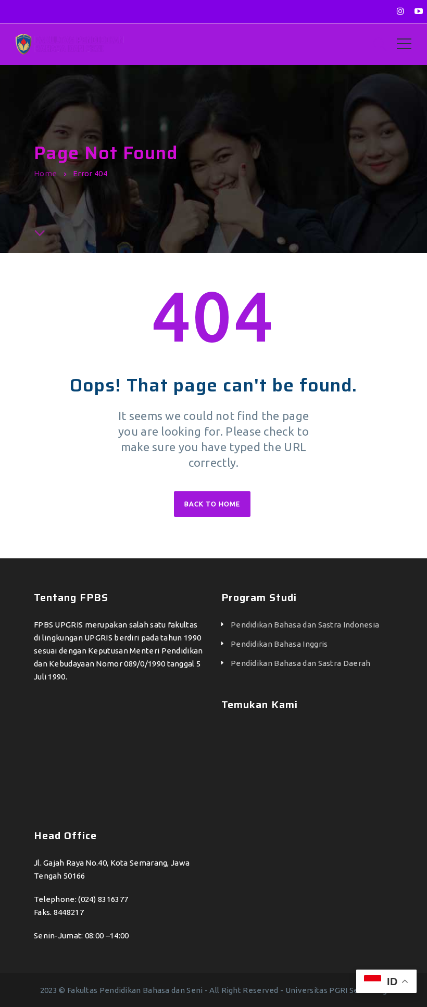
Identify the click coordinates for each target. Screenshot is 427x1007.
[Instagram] (400, 11)
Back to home (212, 503)
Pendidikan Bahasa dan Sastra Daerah (301, 663)
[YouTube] (418, 11)
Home (45, 173)
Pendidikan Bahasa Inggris (279, 643)
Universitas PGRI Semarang (336, 990)
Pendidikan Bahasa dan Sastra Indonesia (305, 624)
